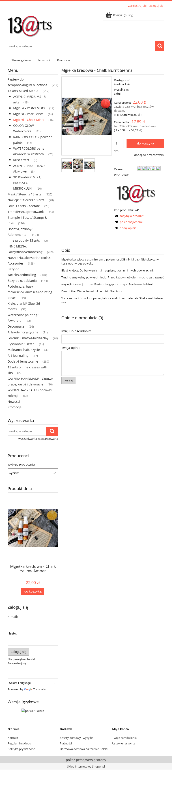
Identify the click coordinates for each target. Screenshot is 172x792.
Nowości (14, 401)
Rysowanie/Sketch (21, 344)
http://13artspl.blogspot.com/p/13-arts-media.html (119, 284)
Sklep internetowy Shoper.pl (86, 766)
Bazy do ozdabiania (22, 280)
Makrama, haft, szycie (24, 350)
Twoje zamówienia (124, 738)
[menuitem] (21, 60)
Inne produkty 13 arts (24, 240)
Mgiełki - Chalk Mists (28, 120)
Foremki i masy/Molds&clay (28, 338)
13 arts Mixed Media (23, 91)
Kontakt (13, 738)
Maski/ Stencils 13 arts (24, 194)
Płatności (66, 743)
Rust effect (21, 160)
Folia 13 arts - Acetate (24, 206)
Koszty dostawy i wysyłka (76, 738)
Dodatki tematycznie (23, 361)
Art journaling (18, 355)
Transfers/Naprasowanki (26, 212)
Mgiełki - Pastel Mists (29, 108)
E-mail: (13, 617)
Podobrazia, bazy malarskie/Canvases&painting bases (30, 292)
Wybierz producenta (21, 464)
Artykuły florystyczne (23, 332)
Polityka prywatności (21, 749)
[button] (129, 216)
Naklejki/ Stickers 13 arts (26, 200)
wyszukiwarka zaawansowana (38, 439)
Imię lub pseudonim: (76, 331)
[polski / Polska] (33, 710)
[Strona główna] (30, 24)
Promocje (15, 407)
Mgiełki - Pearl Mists (28, 114)
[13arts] (136, 192)
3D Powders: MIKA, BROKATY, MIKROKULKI (27, 182)
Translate (39, 689)
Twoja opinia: (71, 348)
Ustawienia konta (123, 743)
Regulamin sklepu (19, 743)
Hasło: (12, 633)
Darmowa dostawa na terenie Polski (84, 749)
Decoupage (16, 326)
